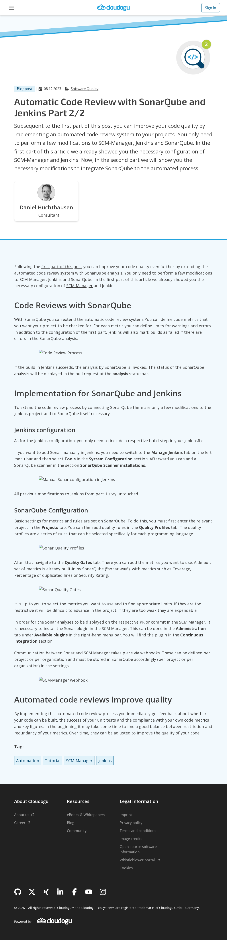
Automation (27, 760)
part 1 (101, 493)
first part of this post (61, 266)
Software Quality (84, 88)
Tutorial (52, 760)
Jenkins (105, 760)
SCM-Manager (79, 285)
